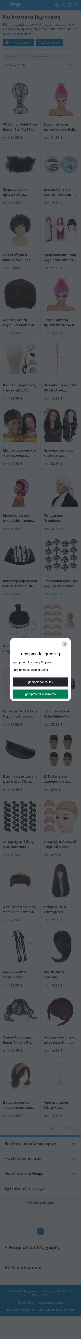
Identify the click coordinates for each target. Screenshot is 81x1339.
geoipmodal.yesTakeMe (40, 694)
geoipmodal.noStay (40, 682)
